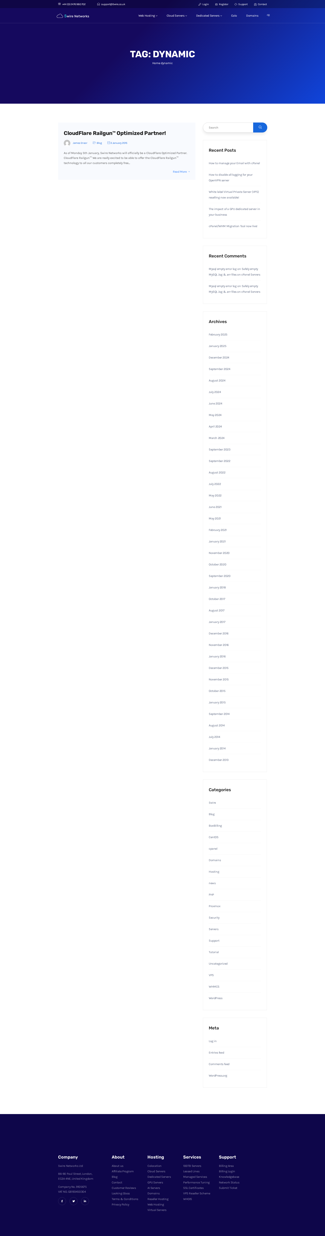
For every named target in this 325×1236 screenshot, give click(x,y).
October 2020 (217, 564)
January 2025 (217, 346)
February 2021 (218, 530)
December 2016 (219, 633)
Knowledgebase (229, 1177)
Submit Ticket (228, 1188)
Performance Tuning (196, 1182)
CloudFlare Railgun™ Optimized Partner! (115, 133)
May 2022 (215, 495)
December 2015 (219, 668)
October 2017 (217, 599)
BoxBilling (215, 825)
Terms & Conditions (125, 1199)
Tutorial (214, 952)
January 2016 (217, 656)
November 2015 (219, 679)
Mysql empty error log (223, 269)
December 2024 (219, 357)
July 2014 (214, 737)
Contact (262, 4)
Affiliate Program (123, 1171)
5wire (212, 802)
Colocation (154, 1166)
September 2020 (219, 576)
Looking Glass (121, 1193)
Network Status (229, 1182)
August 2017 (217, 610)
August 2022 (217, 472)
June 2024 (215, 403)
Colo (234, 15)
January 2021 (217, 541)
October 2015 (217, 691)
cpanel (213, 848)
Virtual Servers (156, 1210)
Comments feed (219, 1064)
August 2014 (217, 725)
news (212, 883)
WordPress (215, 998)
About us (117, 1166)
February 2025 (218, 334)
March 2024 (217, 438)
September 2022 (219, 461)
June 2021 (215, 507)
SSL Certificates (193, 1188)
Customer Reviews (124, 1188)
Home (156, 63)
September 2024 (219, 369)
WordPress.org (218, 1075)
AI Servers (153, 1188)
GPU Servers (155, 1182)
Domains (252, 15)
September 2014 (219, 714)
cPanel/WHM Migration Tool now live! (233, 226)
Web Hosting (146, 15)
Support (243, 4)
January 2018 (217, 587)
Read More (180, 171)
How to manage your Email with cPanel (234, 163)
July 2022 (215, 484)
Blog (99, 143)
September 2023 (219, 449)
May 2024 (215, 415)
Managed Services (195, 1177)
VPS (211, 975)
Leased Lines (191, 1171)
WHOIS (187, 1199)
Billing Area (226, 1166)
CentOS (214, 837)
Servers (213, 929)
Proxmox (214, 906)
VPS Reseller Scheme (196, 1193)
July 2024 (215, 392)
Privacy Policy (120, 1204)
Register (223, 4)
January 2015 (217, 702)
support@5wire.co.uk (113, 4)
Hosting (214, 871)
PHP (211, 894)
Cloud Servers (176, 15)
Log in (213, 1041)
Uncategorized (218, 963)
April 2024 (215, 426)
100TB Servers (192, 1166)
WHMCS (214, 986)
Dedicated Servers (207, 15)
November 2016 (219, 645)
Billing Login (227, 1171)
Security (214, 917)
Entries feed (216, 1052)
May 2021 (215, 518)
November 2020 (219, 553)
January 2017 (217, 622)
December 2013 (219, 760)
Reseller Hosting (158, 1199)
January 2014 (217, 748)
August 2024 (217, 380)
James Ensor (80, 143)
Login (205, 4)
